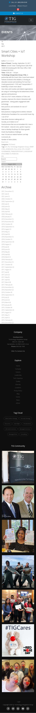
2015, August (6, 312)
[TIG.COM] (10, 20)
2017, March (6, 282)
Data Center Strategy (11, 418)
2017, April (5, 280)
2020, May (5, 209)
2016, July (5, 297)
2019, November (7, 222)
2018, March (6, 257)
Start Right (17, 424)
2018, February (6, 259)
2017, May (5, 277)
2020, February (6, 214)
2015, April (5, 317)
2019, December (7, 219)
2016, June (5, 300)
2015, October (6, 307)
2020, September (7, 201)
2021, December (7, 191)
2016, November (7, 290)
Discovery (7, 424)
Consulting (24, 434)
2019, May (5, 232)
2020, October (6, 199)
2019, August (6, 229)
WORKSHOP (9, 149)
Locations (12, 6)
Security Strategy (25, 418)
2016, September (7, 295)
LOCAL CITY (20, 149)
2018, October (6, 239)
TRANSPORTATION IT (17, 151)
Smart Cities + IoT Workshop (13, 53)
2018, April (5, 254)
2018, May (5, 252)
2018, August (6, 244)
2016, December (7, 287)
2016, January (6, 305)
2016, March (6, 302)
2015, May (5, 315)
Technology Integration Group (19, 147)
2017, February (6, 285)
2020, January (6, 217)
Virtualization (27, 424)
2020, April (5, 211)
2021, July (5, 194)
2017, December (7, 262)
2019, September (7, 227)
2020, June (5, 206)
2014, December (7, 323)
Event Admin (10, 61)
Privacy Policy (22, 6)
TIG (9, 147)
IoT (6, 147)
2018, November (7, 237)
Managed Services (25, 429)
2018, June (5, 249)
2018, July (5, 247)
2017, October (6, 264)
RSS (2, 156)
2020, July (5, 204)
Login (18, 702)
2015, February (6, 320)
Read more (4, 142)
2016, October (6, 292)
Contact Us (19, 13)
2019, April (5, 234)
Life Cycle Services (10, 429)
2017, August (6, 270)
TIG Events (12, 144)
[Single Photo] (18, 452)
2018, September (7, 242)
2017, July (5, 272)
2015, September (7, 310)
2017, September (7, 267)
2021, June (5, 196)
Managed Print (13, 434)
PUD (15, 149)
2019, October (6, 224)
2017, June (5, 275)
